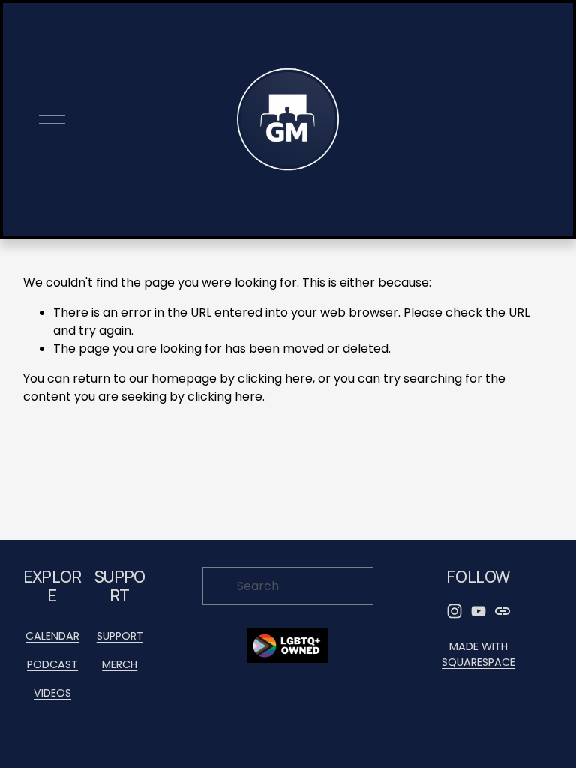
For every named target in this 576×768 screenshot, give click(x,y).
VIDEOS (52, 693)
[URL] (502, 611)
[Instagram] (454, 611)
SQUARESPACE (478, 662)
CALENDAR (53, 636)
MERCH (119, 664)
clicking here (275, 378)
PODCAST (52, 664)
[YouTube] (478, 611)
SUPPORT (120, 636)
